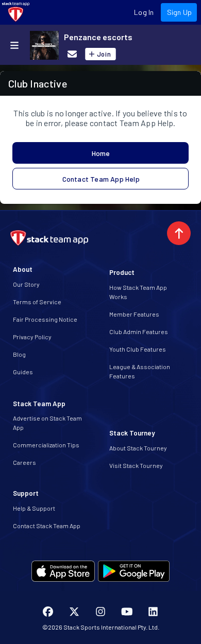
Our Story (26, 284)
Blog (19, 354)
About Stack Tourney (138, 447)
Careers (24, 462)
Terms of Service (37, 301)
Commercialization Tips (46, 444)
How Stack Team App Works (138, 292)
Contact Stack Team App (46, 525)
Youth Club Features (137, 349)
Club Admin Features (138, 331)
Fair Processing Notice (45, 319)
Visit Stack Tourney (136, 465)
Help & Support (34, 508)
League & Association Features (139, 371)
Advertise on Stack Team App (47, 422)
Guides (23, 371)
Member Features (134, 314)
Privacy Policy (32, 336)
